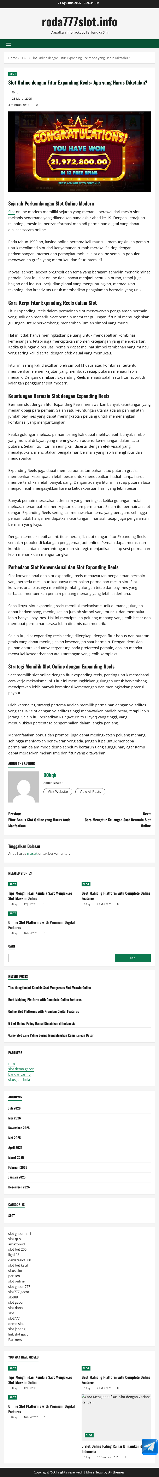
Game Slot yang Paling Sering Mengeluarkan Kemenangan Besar (51, 1035)
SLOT (13, 73)
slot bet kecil (18, 1265)
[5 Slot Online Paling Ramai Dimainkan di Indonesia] (116, 1417)
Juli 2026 (14, 1108)
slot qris (14, 1238)
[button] (8, 43)
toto (11, 1063)
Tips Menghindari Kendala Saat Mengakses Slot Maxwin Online (40, 895)
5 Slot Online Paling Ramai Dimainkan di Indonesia (41, 1023)
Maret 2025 (16, 1157)
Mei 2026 (14, 1118)
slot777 (14, 1318)
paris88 (14, 1276)
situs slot (15, 1270)
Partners (15, 1339)
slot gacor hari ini (21, 1233)
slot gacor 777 (19, 1286)
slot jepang (16, 1329)
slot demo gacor (21, 1069)
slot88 (13, 1297)
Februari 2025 (17, 1167)
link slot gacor (19, 1334)
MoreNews (94, 1472)
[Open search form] (153, 44)
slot (11, 1313)
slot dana (15, 1307)
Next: (118, 819)
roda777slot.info (79, 21)
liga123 (13, 1254)
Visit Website (58, 791)
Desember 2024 (19, 1187)
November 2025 (19, 1127)
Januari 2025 (16, 1177)
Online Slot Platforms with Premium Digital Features (41, 925)
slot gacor (16, 1302)
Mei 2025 (14, 1137)
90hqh (15, 92)
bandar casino (19, 1074)
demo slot (16, 1323)
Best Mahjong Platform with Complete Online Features (116, 895)
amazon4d (16, 1244)
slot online (16, 1281)
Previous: (39, 819)
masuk (32, 853)
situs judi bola (19, 1079)
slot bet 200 (17, 1249)
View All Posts (90, 791)
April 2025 (15, 1147)
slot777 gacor (18, 1292)
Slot (11, 211)
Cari (11, 946)
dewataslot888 (19, 1260)
